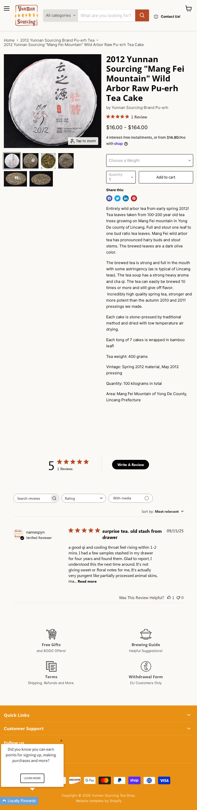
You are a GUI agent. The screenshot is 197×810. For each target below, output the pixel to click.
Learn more (32, 778)
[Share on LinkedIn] (126, 198)
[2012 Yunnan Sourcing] (12, 161)
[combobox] (84, 498)
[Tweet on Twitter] (117, 198)
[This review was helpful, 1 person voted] (169, 597)
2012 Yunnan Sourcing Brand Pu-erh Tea (57, 40)
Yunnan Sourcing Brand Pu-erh (140, 107)
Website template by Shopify (99, 801)
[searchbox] (32, 498)
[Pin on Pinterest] (134, 198)
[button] (38, 801)
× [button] (61, 740)
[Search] (142, 15)
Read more (87, 581)
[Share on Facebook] (109, 198)
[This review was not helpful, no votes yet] (178, 597)
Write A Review (130, 464)
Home (9, 40)
